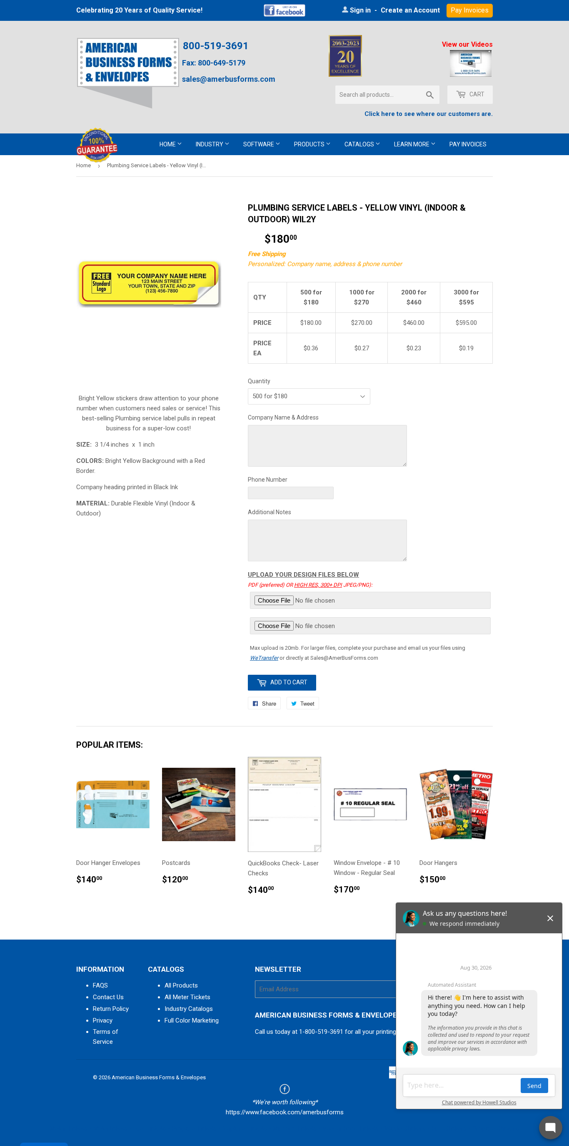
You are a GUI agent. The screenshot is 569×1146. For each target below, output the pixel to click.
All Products (181, 985)
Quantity (259, 381)
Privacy (102, 1020)
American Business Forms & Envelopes (159, 1077)
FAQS (100, 985)
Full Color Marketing (192, 1020)
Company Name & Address (283, 417)
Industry (210, 144)
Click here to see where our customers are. (428, 114)
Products (310, 144)
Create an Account (410, 10)
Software (259, 144)
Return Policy (111, 1009)
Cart (476, 94)
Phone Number (267, 479)
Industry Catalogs (189, 1009)
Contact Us (108, 997)
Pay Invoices (468, 144)
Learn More (412, 144)
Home (168, 144)
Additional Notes (269, 512)
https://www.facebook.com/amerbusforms (285, 1112)
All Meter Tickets (187, 997)
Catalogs (359, 144)
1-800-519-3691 (321, 1031)
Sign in (360, 10)
